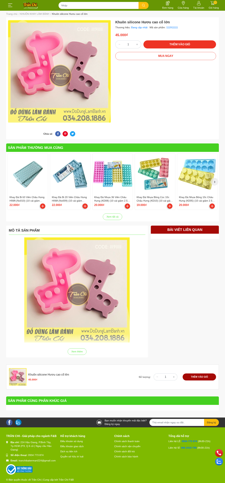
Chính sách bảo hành (126, 456)
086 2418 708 (189, 447)
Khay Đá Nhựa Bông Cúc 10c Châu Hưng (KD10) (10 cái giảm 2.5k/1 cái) (154, 200)
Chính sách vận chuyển (127, 446)
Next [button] (214, 182)
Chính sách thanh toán (127, 441)
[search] (144, 5)
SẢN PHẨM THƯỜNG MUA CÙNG (35, 148)
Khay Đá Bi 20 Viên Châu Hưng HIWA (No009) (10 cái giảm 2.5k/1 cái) (69, 200)
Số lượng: (145, 377)
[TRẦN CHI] (31, 5)
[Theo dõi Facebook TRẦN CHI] (9, 422)
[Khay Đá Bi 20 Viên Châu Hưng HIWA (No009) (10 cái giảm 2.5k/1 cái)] (70, 174)
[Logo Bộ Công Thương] (19, 469)
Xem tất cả (112, 216)
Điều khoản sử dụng (71, 441)
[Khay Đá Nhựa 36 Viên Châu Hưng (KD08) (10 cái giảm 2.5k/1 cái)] (112, 174)
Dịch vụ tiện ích (68, 451)
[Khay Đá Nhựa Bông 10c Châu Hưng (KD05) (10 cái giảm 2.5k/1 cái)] (197, 174)
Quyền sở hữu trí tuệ (71, 456)
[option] (59, 71)
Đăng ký (211, 422)
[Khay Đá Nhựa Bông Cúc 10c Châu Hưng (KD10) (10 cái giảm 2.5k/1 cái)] (155, 174)
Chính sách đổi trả (124, 451)
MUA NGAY (165, 55)
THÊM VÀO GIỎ (179, 44)
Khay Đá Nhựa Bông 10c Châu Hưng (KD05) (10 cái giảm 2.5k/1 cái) (197, 200)
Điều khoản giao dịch (72, 446)
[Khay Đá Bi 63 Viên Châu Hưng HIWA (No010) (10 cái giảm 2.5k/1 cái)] (28, 174)
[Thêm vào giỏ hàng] (42, 206)
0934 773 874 (36, 455)
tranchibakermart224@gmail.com (37, 460)
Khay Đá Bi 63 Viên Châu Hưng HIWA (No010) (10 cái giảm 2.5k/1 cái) (26, 200)
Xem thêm (77, 351)
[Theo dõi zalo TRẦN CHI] (18, 422)
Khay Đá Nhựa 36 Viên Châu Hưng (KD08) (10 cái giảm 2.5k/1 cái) (112, 200)
